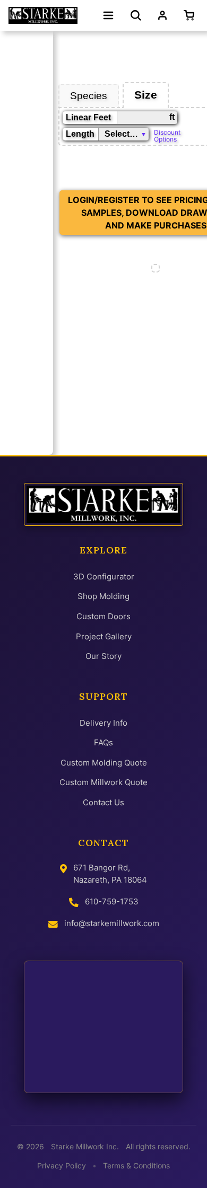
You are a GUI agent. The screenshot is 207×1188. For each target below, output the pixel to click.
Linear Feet (88, 117)
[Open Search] (136, 15)
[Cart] (191, 15)
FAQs (103, 742)
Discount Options (167, 135)
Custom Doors (103, 616)
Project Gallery (104, 636)
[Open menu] (108, 15)
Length (80, 133)
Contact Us (103, 802)
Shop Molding (103, 596)
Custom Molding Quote (104, 763)
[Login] (162, 15)
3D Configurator (103, 576)
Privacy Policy (61, 1165)
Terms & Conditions (136, 1165)
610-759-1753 (112, 901)
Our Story (103, 656)
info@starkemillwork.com (111, 923)
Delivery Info (103, 723)
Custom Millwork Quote (103, 782)
